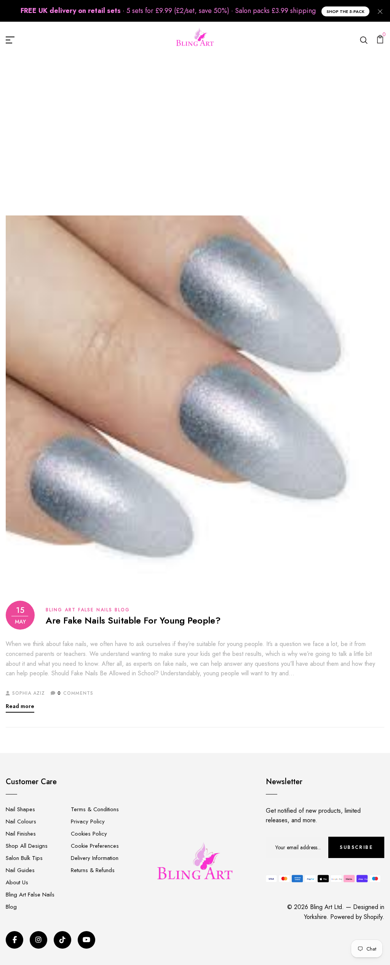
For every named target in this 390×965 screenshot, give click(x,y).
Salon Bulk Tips (24, 858)
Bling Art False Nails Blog (189, 134)
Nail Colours (21, 821)
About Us (17, 882)
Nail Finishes (21, 833)
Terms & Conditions (95, 809)
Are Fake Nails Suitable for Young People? (133, 620)
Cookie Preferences (95, 846)
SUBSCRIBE (356, 847)
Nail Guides (20, 870)
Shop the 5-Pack (345, 11)
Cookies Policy (89, 833)
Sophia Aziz (28, 693)
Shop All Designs (27, 846)
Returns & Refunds (93, 870)
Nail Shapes (20, 809)
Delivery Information (94, 858)
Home (135, 134)
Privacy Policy (88, 821)
